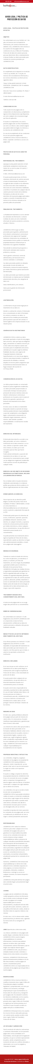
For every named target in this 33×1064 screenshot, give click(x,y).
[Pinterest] (22, 1057)
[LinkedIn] (19, 1057)
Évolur (27, 1061)
